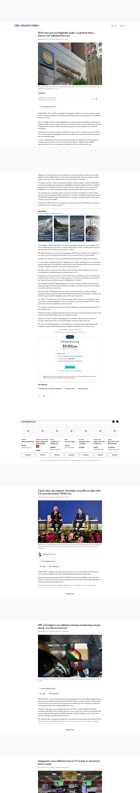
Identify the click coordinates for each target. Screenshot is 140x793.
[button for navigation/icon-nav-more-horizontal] (100, 99)
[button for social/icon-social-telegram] (92, 99)
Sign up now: (41, 39)
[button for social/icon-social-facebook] (96, 99)
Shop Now (28, 455)
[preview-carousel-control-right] (99, 228)
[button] (114, 25)
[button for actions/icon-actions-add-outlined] (54, 554)
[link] (26, 25)
